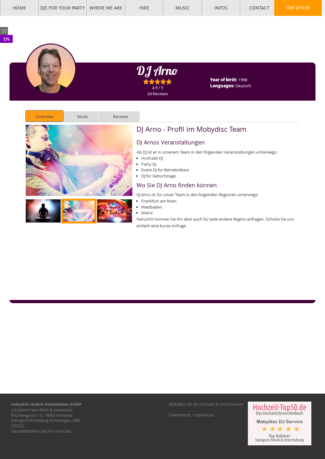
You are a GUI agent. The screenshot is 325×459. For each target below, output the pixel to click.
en (6, 39)
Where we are (106, 8)
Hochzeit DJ (152, 158)
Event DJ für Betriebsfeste (165, 170)
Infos (221, 8)
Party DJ (148, 164)
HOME (19, 8)
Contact (259, 8)
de (4, 31)
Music (182, 8)
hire (144, 8)
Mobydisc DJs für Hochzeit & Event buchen (206, 404)
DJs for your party (62, 8)
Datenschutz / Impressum (191, 414)
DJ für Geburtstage (158, 176)
